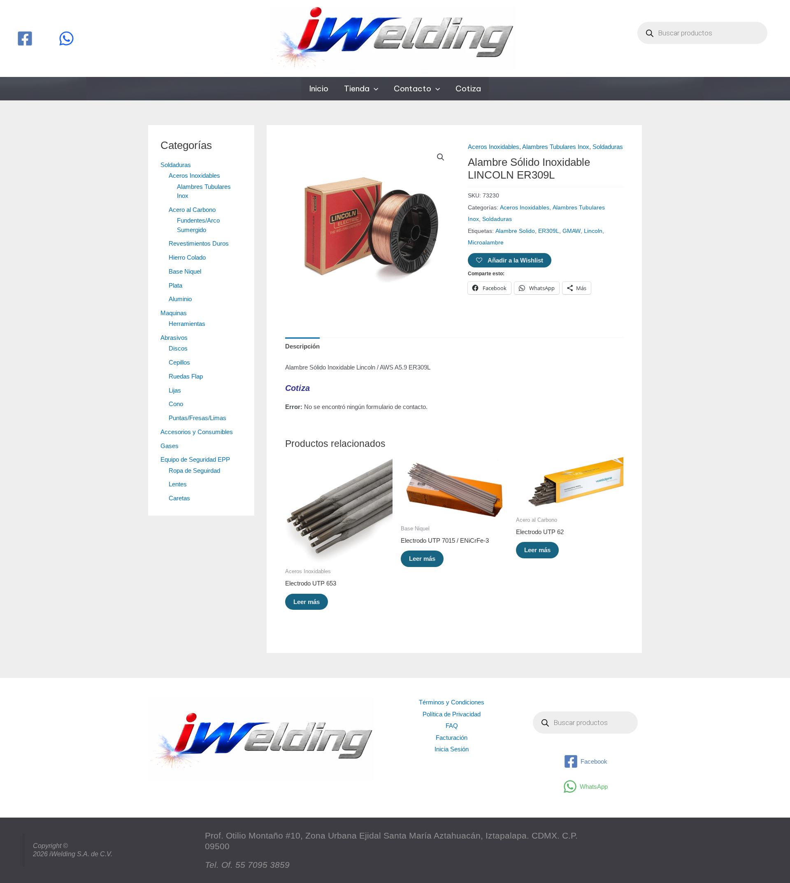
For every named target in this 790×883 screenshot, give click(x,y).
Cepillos (179, 362)
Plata (175, 285)
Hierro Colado (187, 257)
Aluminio (180, 298)
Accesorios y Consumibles (196, 431)
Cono (176, 403)
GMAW (571, 231)
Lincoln (593, 231)
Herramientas (187, 323)
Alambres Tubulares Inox (555, 146)
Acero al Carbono (192, 209)
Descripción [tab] (302, 346)
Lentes (178, 484)
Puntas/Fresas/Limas (197, 417)
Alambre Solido (515, 231)
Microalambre (486, 242)
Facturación (451, 737)
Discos (178, 348)
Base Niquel (185, 271)
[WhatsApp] (66, 38)
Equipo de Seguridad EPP (195, 459)
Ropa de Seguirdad (194, 470)
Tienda (356, 88)
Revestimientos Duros (199, 243)
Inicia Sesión (451, 749)
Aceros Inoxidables (194, 175)
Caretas (179, 498)
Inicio (318, 88)
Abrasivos (174, 337)
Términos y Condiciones (451, 702)
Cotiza (468, 88)
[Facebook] (24, 38)
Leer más (306, 601)
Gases (169, 445)
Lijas (175, 390)
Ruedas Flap (186, 376)
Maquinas (173, 312)
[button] (373, 88)
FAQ (452, 725)
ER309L (548, 231)
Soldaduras (175, 164)
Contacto (412, 88)
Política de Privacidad (452, 714)
